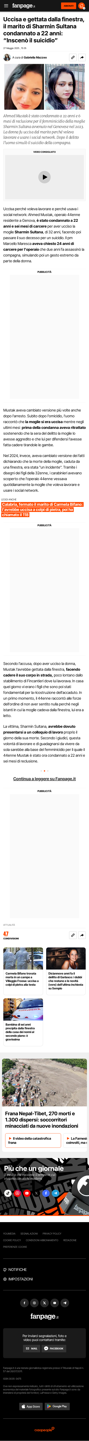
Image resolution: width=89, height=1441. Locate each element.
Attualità (9, 925)
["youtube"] (27, 1193)
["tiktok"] (8, 1193)
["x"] (36, 1193)
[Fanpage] (45, 1316)
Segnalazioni (29, 1233)
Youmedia (9, 1233)
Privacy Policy (52, 1233)
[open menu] (5, 6)
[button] (82, 57)
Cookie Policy (12, 1240)
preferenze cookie (15, 1246)
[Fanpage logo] (23, 5)
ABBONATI (68, 6)
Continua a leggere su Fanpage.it (44, 778)
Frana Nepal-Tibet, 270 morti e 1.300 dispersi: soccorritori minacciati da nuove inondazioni (41, 1120)
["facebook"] (46, 1193)
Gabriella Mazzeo (35, 57)
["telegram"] (55, 1193)
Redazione (70, 1240)
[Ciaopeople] (44, 1430)
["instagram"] (17, 1193)
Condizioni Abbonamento (42, 1240)
